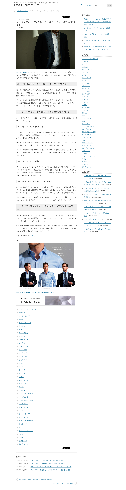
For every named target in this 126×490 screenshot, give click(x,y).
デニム (21, 377)
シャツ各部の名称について (93, 219)
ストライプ (23, 353)
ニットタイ (23, 390)
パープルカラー (24, 397)
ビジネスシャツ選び (26, 400)
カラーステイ (23, 333)
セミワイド (23, 360)
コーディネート (24, 339)
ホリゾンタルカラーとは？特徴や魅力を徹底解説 (48, 463)
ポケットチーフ (24, 414)
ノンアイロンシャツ (26, 393)
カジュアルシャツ (25, 323)
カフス (21, 329)
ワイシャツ (23, 441)
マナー (21, 427)
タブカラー (23, 370)
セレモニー (23, 363)
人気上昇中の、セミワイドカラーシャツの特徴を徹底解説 (35, 479)
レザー (21, 437)
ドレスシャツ (23, 383)
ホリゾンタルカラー (22, 11)
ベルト (21, 410)
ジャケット (23, 343)
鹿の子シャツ (23, 444)
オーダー (22, 312)
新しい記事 (88, 5)
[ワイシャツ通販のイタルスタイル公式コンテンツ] (26, 6)
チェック (22, 373)
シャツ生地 (23, 350)
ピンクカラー (23, 404)
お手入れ (22, 319)
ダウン (21, 367)
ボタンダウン (23, 417)
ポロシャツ (23, 424)
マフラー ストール (26, 431)
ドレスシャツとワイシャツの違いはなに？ (62, 483)
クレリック (23, 336)
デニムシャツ (23, 380)
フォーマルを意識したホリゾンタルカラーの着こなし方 (50, 470)
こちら (33, 235)
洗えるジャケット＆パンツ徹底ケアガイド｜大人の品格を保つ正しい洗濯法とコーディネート (97, 21)
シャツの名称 (23, 346)
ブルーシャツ (23, 407)
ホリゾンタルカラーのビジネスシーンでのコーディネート (51, 467)
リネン (21, 434)
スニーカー (23, 356)
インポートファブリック (27, 309)
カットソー (23, 326)
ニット (21, 387)
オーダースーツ (24, 316)
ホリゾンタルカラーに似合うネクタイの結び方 (47, 460)
